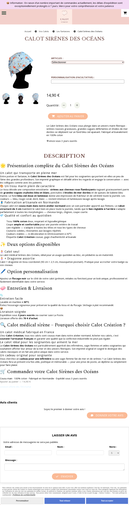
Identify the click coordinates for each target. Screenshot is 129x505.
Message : (11, 460)
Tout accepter (107, 501)
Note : (113, 446)
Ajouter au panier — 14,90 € (15, 381)
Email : (9, 446)
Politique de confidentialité (23, 495)
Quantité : (53, 105)
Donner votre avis (109, 415)
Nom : (60, 446)
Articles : (57, 58)
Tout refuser (64, 501)
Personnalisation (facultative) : (73, 77)
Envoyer (66, 476)
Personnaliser (22, 501)
